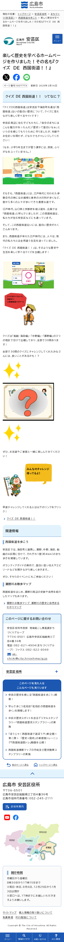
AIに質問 (56, 939)
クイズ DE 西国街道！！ (21, 518)
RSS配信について (26, 917)
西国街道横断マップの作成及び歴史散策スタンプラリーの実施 (33, 752)
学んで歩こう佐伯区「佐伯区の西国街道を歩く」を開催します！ (32, 708)
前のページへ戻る (20, 765)
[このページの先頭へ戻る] (32, 774)
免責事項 (8, 917)
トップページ (24, 14)
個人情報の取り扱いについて (35, 912)
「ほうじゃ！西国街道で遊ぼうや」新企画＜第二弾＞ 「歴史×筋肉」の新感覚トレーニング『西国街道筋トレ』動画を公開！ (33, 738)
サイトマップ (10, 912)
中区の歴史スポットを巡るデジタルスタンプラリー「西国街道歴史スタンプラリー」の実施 (33, 722)
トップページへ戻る (48, 765)
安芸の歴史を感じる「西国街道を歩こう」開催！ (33, 697)
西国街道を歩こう (27, 18)
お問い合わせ (40, 939)
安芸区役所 (41, 14)
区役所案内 (17, 806)
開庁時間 (17, 872)
